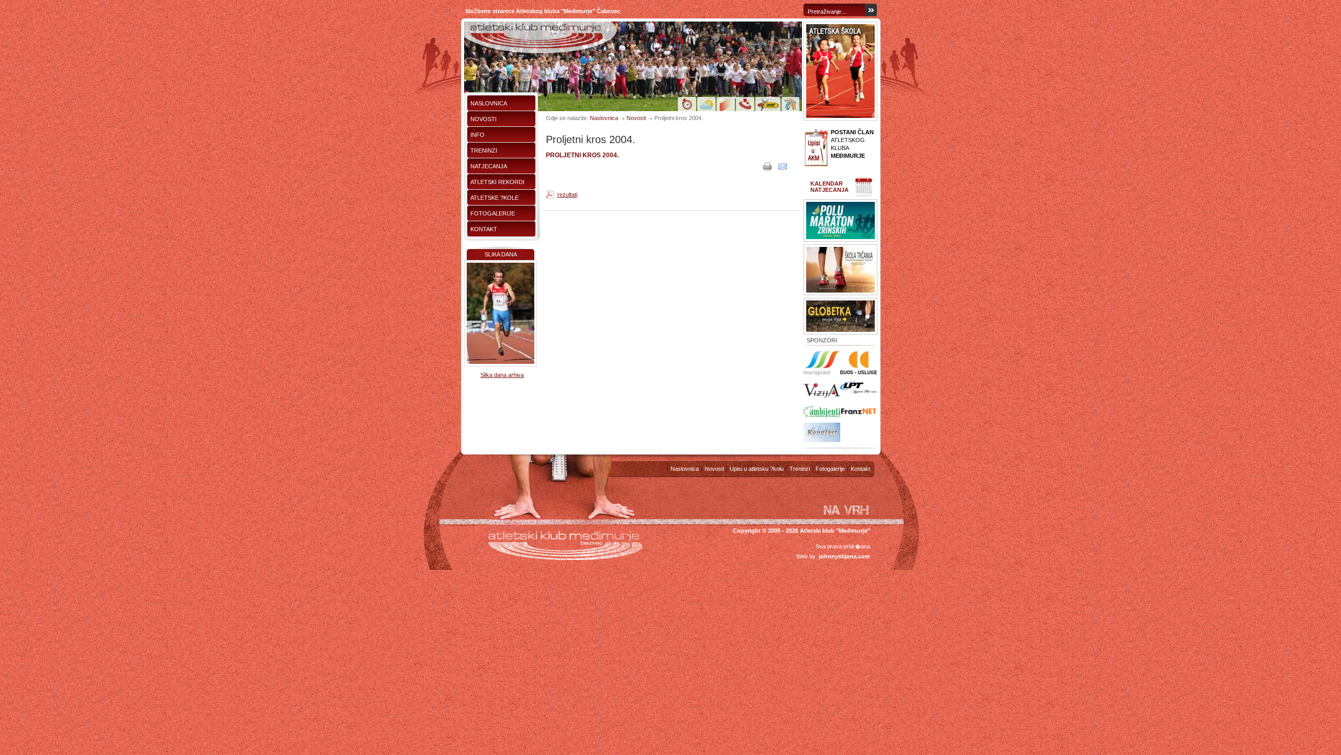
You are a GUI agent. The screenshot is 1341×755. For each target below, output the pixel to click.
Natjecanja (488, 166)
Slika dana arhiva (502, 375)
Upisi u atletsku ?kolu (757, 469)
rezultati (567, 194)
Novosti (483, 119)
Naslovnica (488, 103)
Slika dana (501, 254)
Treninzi (483, 150)
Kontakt (483, 229)
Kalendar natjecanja (829, 186)
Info (477, 135)
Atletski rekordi (497, 182)
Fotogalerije (492, 213)
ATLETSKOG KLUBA (852, 144)
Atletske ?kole (494, 198)
